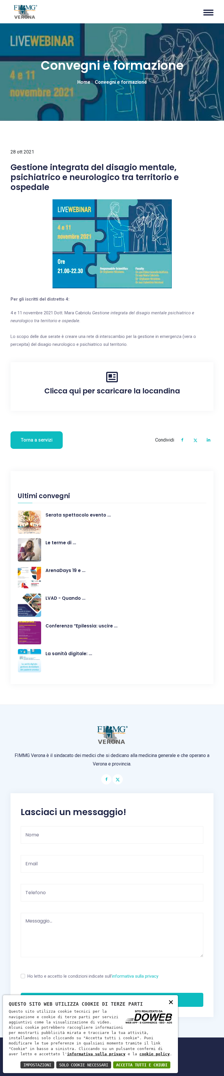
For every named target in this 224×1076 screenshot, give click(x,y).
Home (83, 82)
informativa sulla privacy (135, 976)
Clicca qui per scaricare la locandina (112, 391)
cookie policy (154, 1054)
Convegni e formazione (121, 82)
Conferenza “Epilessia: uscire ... (82, 626)
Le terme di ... (61, 542)
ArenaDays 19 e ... (65, 570)
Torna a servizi (36, 440)
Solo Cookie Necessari (83, 1065)
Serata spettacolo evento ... (78, 515)
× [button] (171, 1002)
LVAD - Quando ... (65, 598)
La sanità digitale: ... (69, 653)
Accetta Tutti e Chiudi (141, 1065)
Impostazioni (37, 1065)
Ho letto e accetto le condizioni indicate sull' (92, 976)
